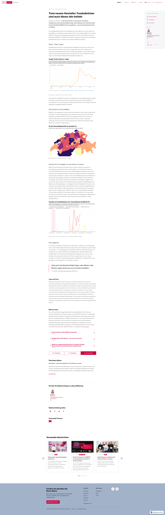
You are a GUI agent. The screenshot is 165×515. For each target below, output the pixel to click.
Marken (119, 2)
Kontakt (141, 2)
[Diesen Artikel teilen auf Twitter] (54, 411)
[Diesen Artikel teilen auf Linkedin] (59, 411)
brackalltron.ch (158, 2)
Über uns (126, 2)
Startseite (86, 491)
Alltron (97, 495)
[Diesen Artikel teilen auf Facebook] (63, 411)
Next (122, 458)
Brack (50, 421)
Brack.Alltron (82, 454)
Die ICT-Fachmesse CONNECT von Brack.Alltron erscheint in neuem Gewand (81, 459)
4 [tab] (84, 475)
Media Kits (133, 2)
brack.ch (87, 326)
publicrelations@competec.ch (56, 397)
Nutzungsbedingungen (81, 508)
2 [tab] (80, 475)
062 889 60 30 (53, 398)
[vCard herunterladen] (69, 390)
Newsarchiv (86, 493)
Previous (43, 458)
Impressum (73, 508)
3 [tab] (82, 475)
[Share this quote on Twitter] (99, 266)
